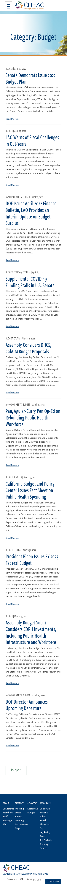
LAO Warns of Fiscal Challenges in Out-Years (32, 140)
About (6, 803)
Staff (5, 816)
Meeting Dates (19, 810)
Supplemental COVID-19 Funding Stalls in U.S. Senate (30, 282)
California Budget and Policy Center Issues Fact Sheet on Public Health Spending (30, 490)
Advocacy (32, 803)
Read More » (12, 119)
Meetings (19, 803)
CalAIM (17, 338)
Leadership (8, 808)
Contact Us (53, 881)
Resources (45, 803)
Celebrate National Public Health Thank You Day (45, 818)
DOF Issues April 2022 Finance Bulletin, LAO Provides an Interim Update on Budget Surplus (31, 213)
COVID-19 (18, 272)
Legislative (32, 808)
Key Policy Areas (45, 834)
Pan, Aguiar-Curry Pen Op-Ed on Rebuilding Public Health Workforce (33, 417)
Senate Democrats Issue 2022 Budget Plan (31, 78)
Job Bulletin (46, 840)
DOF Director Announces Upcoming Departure (27, 705)
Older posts (16, 769)
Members (8, 812)
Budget (9, 69)
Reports (18, 477)
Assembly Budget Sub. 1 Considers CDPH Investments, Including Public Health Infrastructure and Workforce (31, 632)
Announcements (14, 197)
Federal (27, 272)
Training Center (44, 846)
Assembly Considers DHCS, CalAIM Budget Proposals (28, 348)
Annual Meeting (19, 818)
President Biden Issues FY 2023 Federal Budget (32, 559)
